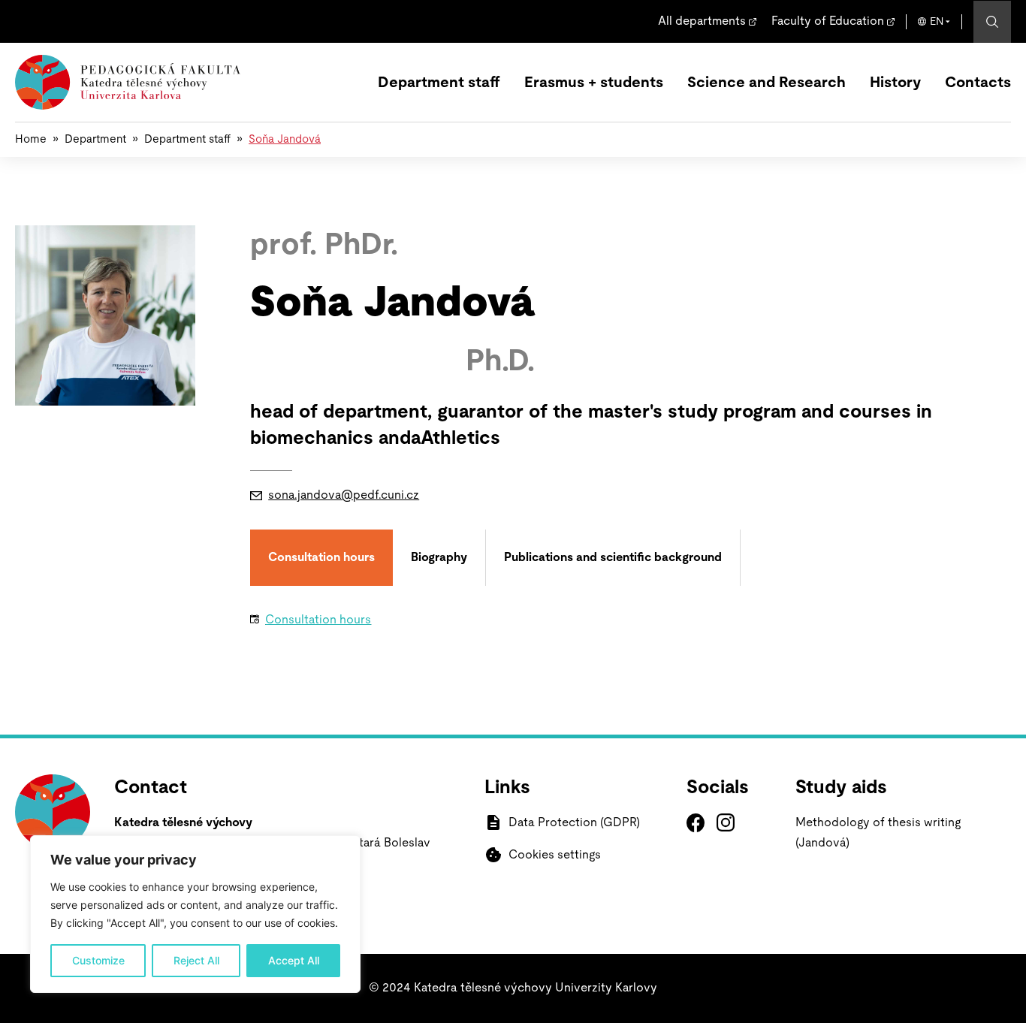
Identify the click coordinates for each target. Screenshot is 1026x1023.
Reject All (196, 960)
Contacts (978, 82)
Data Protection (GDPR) (574, 822)
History (895, 82)
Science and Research (766, 82)
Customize (98, 960)
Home (31, 139)
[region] (195, 914)
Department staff (439, 82)
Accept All (293, 960)
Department (95, 139)
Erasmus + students (593, 82)
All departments (702, 21)
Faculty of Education (827, 21)
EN (936, 22)
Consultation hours (318, 620)
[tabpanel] (621, 625)
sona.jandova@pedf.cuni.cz (343, 495)
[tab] (321, 558)
